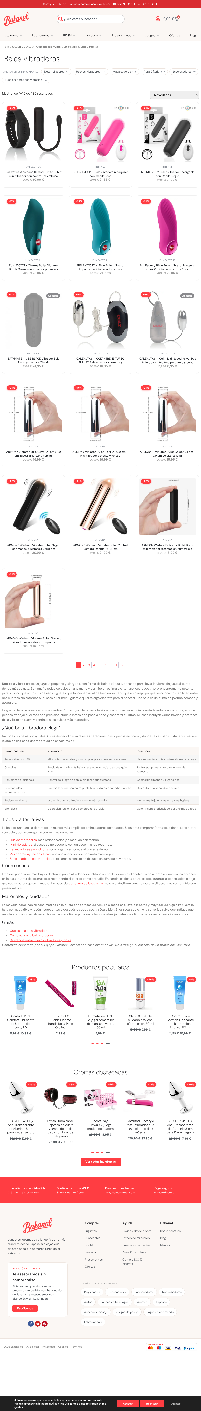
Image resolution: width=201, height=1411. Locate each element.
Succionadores (184, 71)
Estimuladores (71, 47)
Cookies (63, 1346)
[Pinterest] (45, 1324)
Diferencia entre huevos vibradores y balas (40, 940)
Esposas (161, 1302)
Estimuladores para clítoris (29, 849)
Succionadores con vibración (26, 79)
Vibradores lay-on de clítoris (30, 854)
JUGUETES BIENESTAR (23, 47)
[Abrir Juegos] (157, 35)
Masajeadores (124, 71)
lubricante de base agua (85, 883)
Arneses (142, 1302)
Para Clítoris (154, 71)
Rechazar (152, 1404)
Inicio (7, 47)
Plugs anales (92, 1292)
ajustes (18, 1407)
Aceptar (128, 1404)
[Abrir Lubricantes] (51, 35)
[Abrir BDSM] (74, 35)
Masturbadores (172, 1292)
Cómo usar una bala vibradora (31, 935)
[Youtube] (38, 1324)
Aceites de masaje (96, 1312)
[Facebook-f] (31, 1324)
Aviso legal (32, 1346)
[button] (92, 1043)
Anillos (88, 1302)
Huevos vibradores (90, 71)
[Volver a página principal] (16, 19)
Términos (76, 1346)
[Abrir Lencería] (100, 35)
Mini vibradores (21, 845)
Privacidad (48, 1346)
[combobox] (91, 19)
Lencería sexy (117, 1292)
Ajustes (176, 1404)
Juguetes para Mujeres (49, 47)
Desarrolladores (56, 71)
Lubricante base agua (115, 1302)
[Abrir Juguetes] (20, 35)
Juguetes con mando (160, 1312)
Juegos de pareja (127, 1312)
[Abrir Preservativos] (133, 35)
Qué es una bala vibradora (29, 931)
